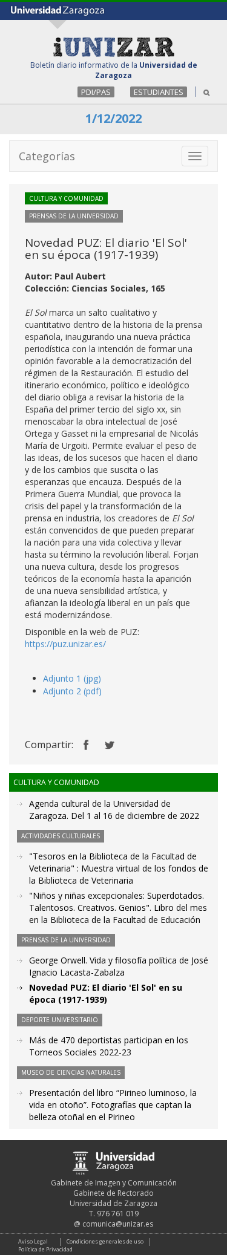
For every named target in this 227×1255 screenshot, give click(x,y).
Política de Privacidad (45, 1249)
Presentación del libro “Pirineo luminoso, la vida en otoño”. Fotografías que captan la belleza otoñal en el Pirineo (113, 1105)
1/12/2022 (113, 118)
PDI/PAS (96, 91)
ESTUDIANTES (158, 91)
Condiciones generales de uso (105, 1241)
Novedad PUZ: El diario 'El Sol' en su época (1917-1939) (105, 993)
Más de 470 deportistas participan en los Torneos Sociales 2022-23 (108, 1046)
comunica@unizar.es (117, 1224)
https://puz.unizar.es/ (65, 644)
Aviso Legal (33, 1241)
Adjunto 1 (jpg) (72, 678)
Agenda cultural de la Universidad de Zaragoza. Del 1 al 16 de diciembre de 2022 (114, 809)
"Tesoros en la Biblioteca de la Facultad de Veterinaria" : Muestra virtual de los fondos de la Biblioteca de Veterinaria (118, 868)
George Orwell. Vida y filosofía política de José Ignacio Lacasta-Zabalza (118, 966)
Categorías (47, 156)
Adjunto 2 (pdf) (72, 691)
